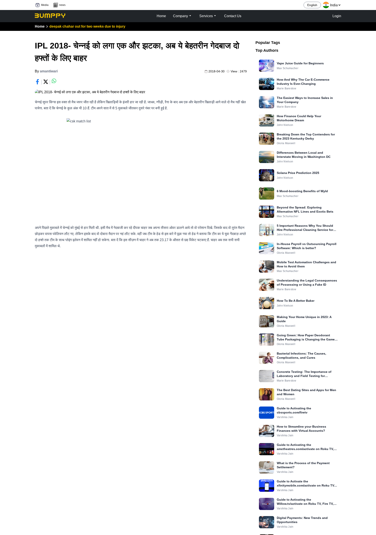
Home (40, 26)
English (312, 5)
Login (336, 16)
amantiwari (49, 71)
